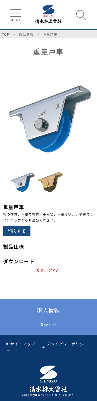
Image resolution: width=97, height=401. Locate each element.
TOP (5, 34)
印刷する (17, 230)
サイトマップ (22, 344)
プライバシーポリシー (45, 347)
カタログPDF (48, 270)
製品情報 (26, 34)
